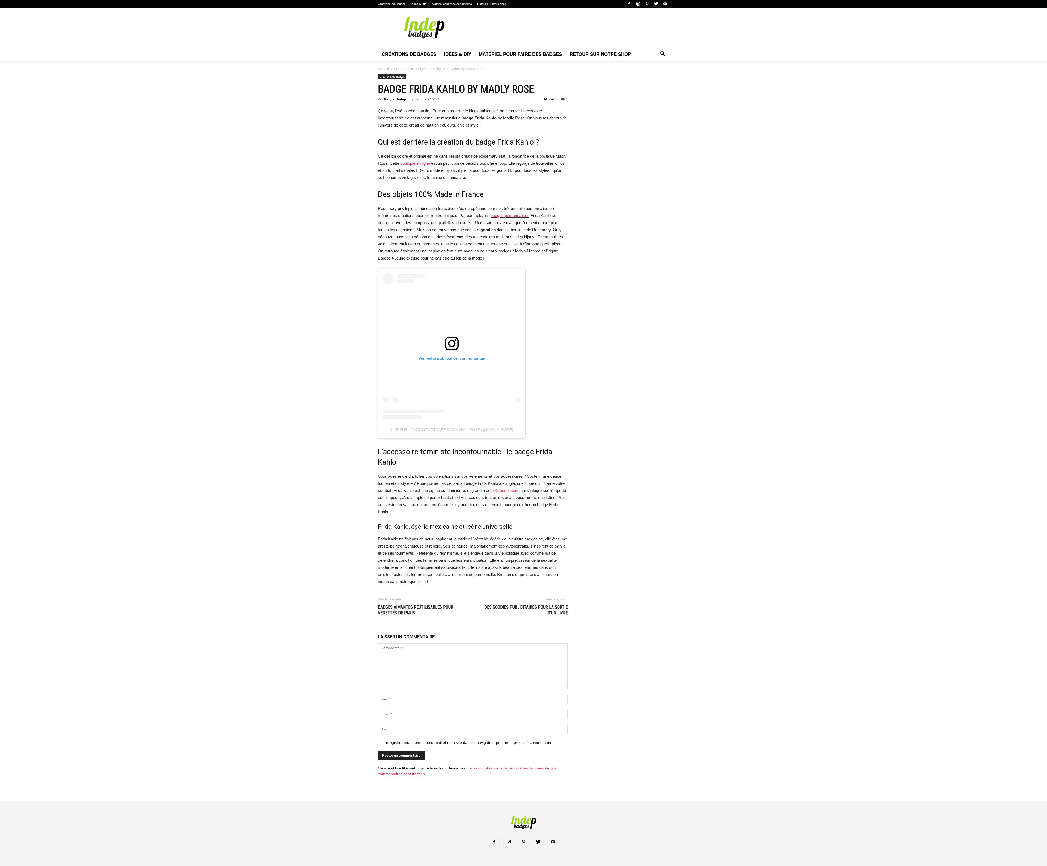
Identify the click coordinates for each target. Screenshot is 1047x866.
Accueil (383, 69)
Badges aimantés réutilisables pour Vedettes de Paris (415, 610)
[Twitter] (656, 4)
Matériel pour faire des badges (452, 3)
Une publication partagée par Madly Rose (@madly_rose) (452, 430)
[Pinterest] (647, 4)
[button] (662, 54)
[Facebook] (629, 4)
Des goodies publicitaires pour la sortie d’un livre (526, 610)
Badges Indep (395, 99)
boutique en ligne (415, 163)
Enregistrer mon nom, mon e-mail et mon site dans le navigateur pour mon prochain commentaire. (468, 742)
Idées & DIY (419, 3)
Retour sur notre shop (491, 3)
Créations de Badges (392, 3)
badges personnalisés (510, 215)
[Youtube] (665, 4)
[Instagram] (638, 4)
